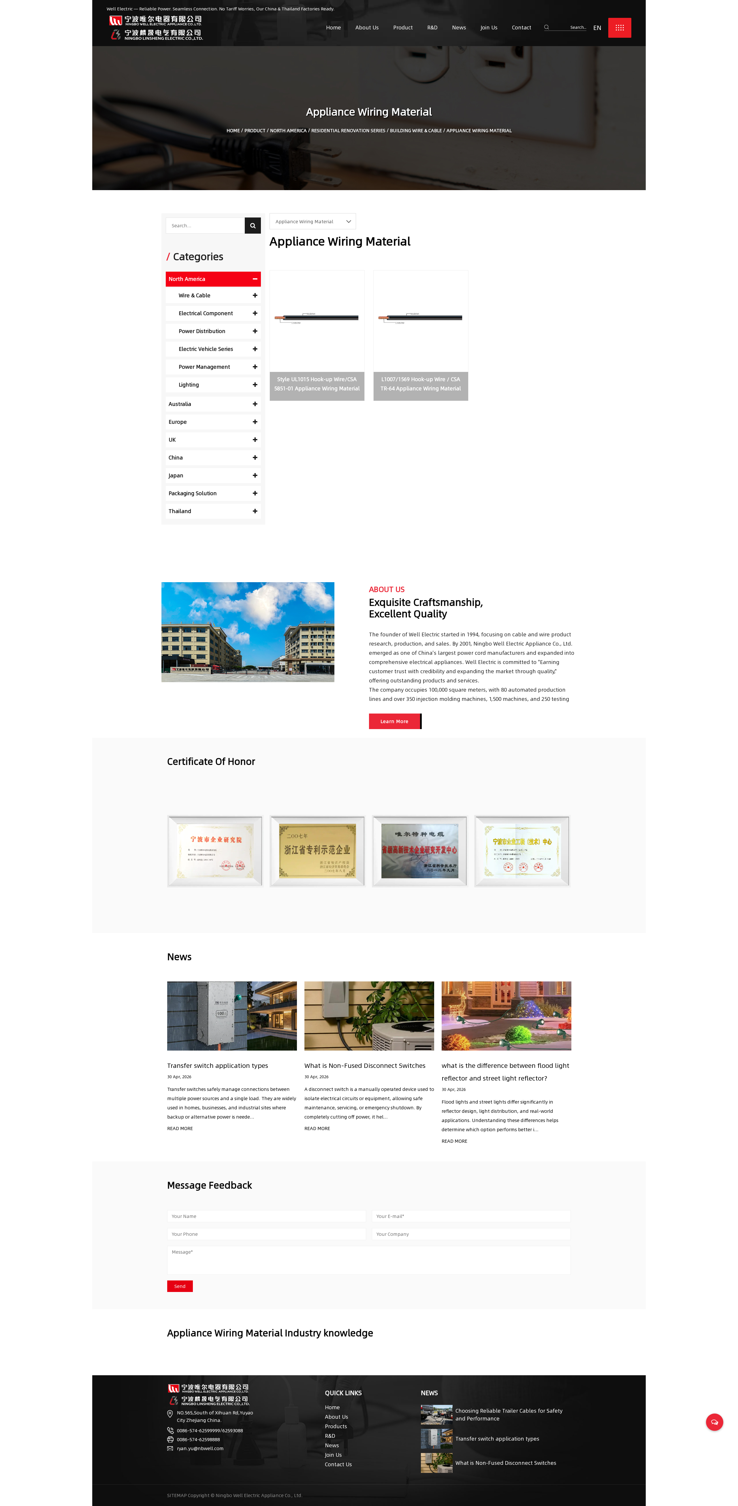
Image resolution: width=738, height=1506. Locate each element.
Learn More (394, 721)
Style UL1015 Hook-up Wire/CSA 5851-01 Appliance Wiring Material (317, 384)
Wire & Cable (194, 295)
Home (333, 27)
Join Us (489, 27)
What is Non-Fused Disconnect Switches (227, 1065)
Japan (176, 475)
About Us (367, 27)
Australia (180, 404)
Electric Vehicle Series (206, 349)
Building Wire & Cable (416, 130)
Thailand (180, 511)
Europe (178, 421)
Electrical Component (206, 313)
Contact (521, 27)
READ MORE (180, 1128)
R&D (432, 27)
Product (403, 27)
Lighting (189, 384)
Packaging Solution (193, 493)
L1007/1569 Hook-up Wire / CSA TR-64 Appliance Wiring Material (421, 384)
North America (288, 130)
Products (336, 1426)
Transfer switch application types (497, 1438)
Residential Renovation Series (348, 130)
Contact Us (338, 1464)
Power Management (204, 366)
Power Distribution (202, 331)
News (459, 27)
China (176, 457)
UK (172, 439)
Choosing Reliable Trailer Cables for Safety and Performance (508, 1414)
